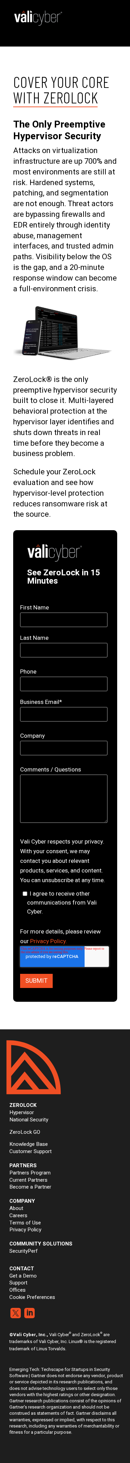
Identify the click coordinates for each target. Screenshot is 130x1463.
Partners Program (30, 1173)
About (16, 1208)
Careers (18, 1215)
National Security (28, 1119)
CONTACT (21, 1268)
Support (18, 1283)
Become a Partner (30, 1187)
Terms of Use (25, 1223)
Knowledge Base (28, 1144)
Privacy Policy (25, 1229)
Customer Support (30, 1151)
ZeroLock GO (24, 1132)
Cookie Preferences (32, 1297)
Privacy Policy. (48, 941)
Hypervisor (21, 1112)
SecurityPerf (23, 1251)
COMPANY (22, 1201)
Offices (17, 1290)
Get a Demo (23, 1276)
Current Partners (28, 1180)
